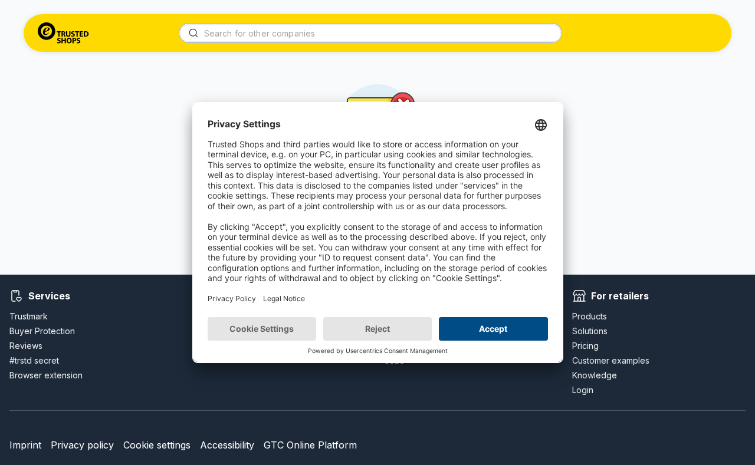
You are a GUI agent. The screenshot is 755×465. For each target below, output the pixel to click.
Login (582, 390)
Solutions (590, 331)
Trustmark (28, 316)
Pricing (585, 346)
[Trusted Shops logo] (63, 33)
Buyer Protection (42, 331)
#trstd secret (34, 360)
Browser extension (46, 375)
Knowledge (594, 375)
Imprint (25, 445)
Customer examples (610, 360)
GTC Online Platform (310, 445)
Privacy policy (82, 445)
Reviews (25, 346)
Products (589, 316)
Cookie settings (157, 445)
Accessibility (227, 445)
